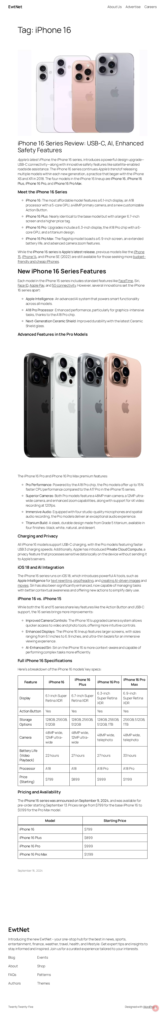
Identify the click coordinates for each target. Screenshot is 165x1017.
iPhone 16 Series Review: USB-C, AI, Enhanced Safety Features (81, 146)
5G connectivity (64, 285)
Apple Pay (37, 285)
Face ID (23, 285)
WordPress (150, 1007)
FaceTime (126, 280)
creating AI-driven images (120, 580)
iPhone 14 (29, 256)
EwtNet (15, 6)
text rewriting (61, 580)
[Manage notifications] (155, 1008)
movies (23, 585)
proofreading (83, 580)
